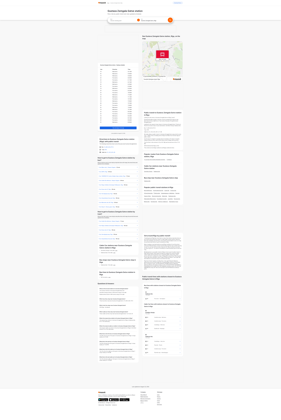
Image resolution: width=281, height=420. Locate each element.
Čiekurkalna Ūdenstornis (150, 198)
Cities (158, 402)
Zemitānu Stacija (148, 171)
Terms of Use (101, 404)
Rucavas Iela (177, 198)
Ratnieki (177, 193)
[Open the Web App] (124, 399)
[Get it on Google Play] (103, 399)
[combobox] (123, 20)
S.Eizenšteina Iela (148, 193)
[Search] (170, 20)
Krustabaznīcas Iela (161, 198)
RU (142, 402)
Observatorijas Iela (156, 196)
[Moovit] (102, 3)
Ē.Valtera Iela (157, 193)
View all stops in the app (118, 128)
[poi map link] (162, 61)
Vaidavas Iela (157, 171)
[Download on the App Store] (114, 399)
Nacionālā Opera (148, 190)
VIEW (116, 250)
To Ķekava (169, 159)
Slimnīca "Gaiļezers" (163, 201)
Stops (158, 400)
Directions (159, 404)
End (142, 19)
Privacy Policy (108, 404)
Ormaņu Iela (173, 190)
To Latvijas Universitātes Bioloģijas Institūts (154, 159)
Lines (158, 394)
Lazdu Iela (166, 190)
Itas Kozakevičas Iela (158, 190)
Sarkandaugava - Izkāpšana (167, 193)
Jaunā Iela (170, 198)
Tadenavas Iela (171, 196)
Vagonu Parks (147, 196)
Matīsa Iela (146, 201)
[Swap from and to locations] (138, 20)
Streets (159, 398)
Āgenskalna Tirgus (173, 201)
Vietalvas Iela (154, 201)
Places (158, 396)
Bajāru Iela (164, 196)
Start (111, 19)
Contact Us (114, 404)
